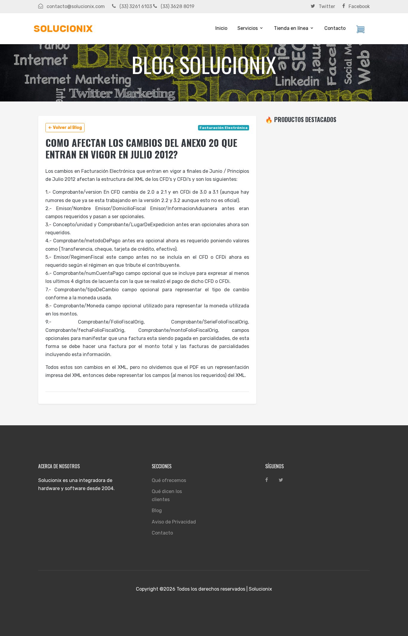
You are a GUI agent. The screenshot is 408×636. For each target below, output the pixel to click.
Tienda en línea (291, 28)
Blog (157, 510)
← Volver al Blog (65, 127)
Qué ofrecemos (169, 480)
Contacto (335, 28)
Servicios (247, 28)
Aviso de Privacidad (174, 522)
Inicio (221, 28)
